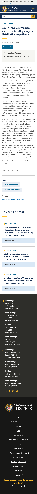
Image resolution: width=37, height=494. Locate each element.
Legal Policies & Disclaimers (18, 440)
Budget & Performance (18, 422)
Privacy (18, 444)
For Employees (18, 448)
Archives (18, 426)
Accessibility (18, 435)
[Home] (14, 11)
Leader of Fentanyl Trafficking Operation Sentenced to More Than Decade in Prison (18, 281)
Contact (17, 486)
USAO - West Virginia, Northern (13, 199)
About (19, 417)
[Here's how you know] (18, 2)
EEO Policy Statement (18, 462)
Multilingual (18, 471)
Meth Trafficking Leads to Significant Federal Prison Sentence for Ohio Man (16, 257)
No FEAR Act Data (18, 457)
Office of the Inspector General (18, 453)
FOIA (18, 431)
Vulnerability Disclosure (18, 466)
